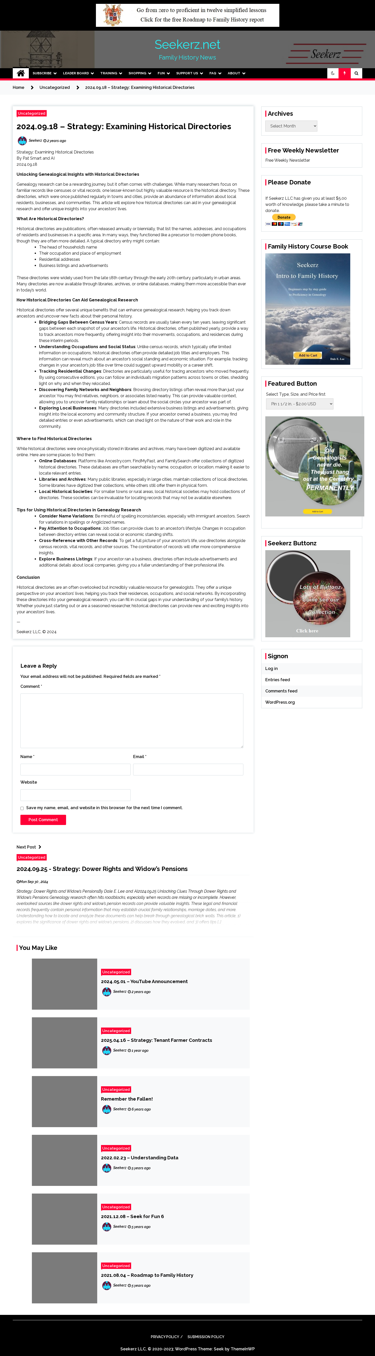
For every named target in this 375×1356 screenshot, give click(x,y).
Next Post (26, 847)
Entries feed (277, 679)
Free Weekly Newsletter (287, 160)
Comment (31, 686)
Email (139, 756)
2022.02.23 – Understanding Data (139, 1157)
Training (108, 73)
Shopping (137, 73)
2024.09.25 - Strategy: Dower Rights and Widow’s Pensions (102, 868)
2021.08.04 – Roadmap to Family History (147, 1275)
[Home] (21, 73)
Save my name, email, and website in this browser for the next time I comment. (104, 807)
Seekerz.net (187, 44)
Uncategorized (31, 113)
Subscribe (42, 73)
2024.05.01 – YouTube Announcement (144, 981)
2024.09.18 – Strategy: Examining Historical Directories (124, 126)
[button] (333, 73)
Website (28, 782)
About (234, 73)
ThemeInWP (243, 1349)
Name (27, 756)
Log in (271, 668)
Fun (161, 73)
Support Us (187, 73)
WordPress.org (280, 702)
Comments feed (281, 691)
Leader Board (76, 73)
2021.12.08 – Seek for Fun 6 (132, 1216)
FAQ (212, 73)
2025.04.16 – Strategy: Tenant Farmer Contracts (156, 1040)
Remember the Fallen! (127, 1099)
